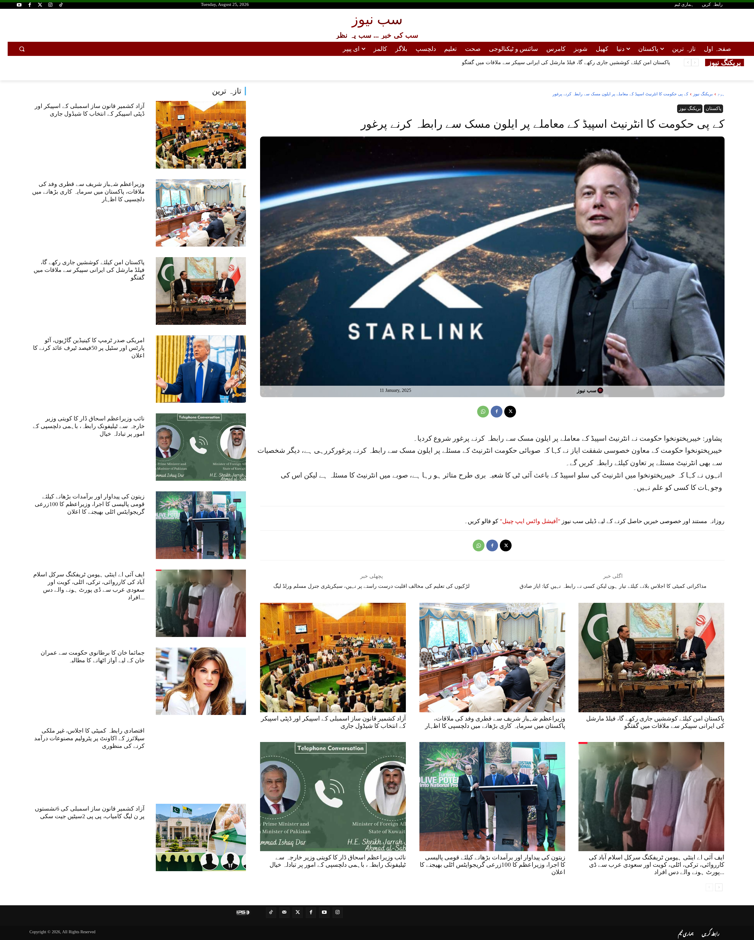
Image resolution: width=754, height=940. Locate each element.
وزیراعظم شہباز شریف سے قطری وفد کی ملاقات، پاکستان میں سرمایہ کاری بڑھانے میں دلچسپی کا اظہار (88, 191)
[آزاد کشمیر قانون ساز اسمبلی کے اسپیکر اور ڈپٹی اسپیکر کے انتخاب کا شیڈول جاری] (201, 134)
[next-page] (718, 887)
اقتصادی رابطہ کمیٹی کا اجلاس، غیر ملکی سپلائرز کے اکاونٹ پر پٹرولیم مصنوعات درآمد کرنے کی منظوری (89, 738)
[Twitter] (40, 5)
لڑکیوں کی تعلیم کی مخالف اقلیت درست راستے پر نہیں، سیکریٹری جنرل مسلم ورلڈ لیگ (371, 586)
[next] (687, 62)
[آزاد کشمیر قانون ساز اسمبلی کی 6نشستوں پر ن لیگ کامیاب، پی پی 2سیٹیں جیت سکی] (201, 837)
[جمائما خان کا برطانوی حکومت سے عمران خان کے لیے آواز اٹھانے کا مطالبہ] (201, 681)
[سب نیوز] (601, 390)
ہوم (721, 94)
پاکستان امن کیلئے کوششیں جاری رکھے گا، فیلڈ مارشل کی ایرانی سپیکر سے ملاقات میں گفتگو (89, 270)
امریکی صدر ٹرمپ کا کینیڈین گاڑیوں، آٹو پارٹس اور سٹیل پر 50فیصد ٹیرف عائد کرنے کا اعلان (568, 62)
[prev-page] (709, 887)
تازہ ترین (226, 91)
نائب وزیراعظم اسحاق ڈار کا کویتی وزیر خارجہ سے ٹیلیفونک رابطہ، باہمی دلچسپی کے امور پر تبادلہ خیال (89, 426)
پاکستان (713, 108)
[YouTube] (19, 5)
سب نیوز (586, 390)
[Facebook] (29, 5)
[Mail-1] (284, 912)
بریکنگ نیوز (703, 94)
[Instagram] (50, 5)
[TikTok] (61, 5)
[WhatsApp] (483, 411)
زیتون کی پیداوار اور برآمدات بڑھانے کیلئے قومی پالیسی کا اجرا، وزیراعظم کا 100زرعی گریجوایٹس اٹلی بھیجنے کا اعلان (90, 504)
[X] (510, 411)
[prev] (695, 62)
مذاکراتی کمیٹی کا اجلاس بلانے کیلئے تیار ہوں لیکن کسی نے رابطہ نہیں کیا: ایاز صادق (613, 586)
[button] (22, 49)
